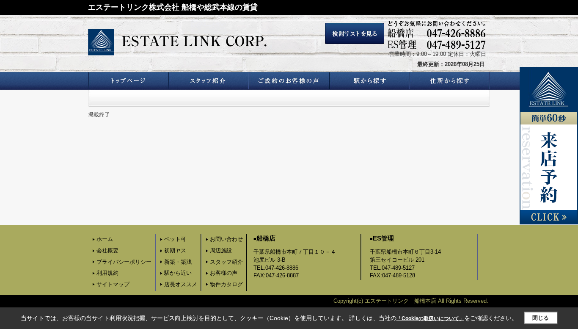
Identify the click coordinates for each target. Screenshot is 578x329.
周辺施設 (221, 250)
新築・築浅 (178, 262)
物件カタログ (226, 284)
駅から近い (178, 273)
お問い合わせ (226, 239)
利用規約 (107, 273)
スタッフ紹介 (226, 262)
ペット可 (175, 239)
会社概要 (107, 250)
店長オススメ (180, 284)
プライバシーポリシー (123, 262)
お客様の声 (223, 273)
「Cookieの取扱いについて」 (430, 318)
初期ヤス (175, 250)
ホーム (104, 239)
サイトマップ (112, 284)
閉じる (540, 318)
